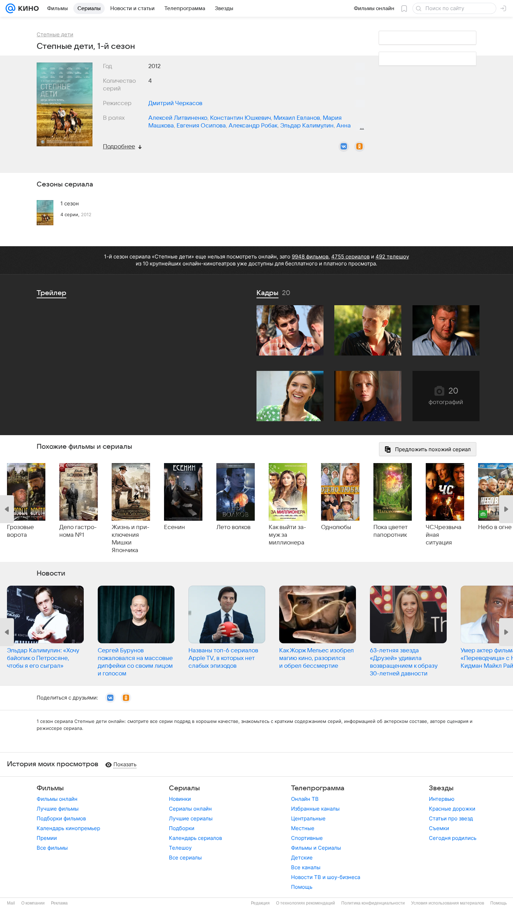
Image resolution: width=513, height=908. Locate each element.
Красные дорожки (452, 808)
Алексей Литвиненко (177, 118)
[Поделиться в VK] (344, 146)
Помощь (301, 887)
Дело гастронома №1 (78, 531)
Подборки (181, 828)
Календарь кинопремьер (68, 828)
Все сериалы (185, 857)
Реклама (59, 903)
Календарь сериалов (195, 838)
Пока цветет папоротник (390, 531)
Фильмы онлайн (57, 799)
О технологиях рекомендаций (305, 903)
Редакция (260, 903)
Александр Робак (253, 126)
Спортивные (307, 838)
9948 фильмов (310, 256)
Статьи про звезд (451, 818)
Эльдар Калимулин (307, 126)
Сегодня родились (452, 838)
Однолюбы (336, 527)
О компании (33, 903)
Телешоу (180, 847)
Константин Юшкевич (240, 118)
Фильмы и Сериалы (316, 847)
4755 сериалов (350, 256)
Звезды (441, 788)
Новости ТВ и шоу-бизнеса (325, 877)
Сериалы (184, 788)
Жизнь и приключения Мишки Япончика (130, 539)
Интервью (441, 799)
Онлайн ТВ (305, 799)
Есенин (174, 527)
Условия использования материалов (447, 903)
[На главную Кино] (27, 8)
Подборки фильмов (61, 818)
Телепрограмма (317, 788)
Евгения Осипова (201, 126)
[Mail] (10, 8)
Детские (302, 857)
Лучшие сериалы (191, 818)
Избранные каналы (315, 808)
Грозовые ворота (20, 531)
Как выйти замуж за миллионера (287, 535)
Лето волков (233, 527)
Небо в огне (495, 527)
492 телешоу (392, 256)
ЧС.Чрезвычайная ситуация (443, 535)
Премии (47, 838)
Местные (302, 828)
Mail (11, 903)
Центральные (308, 818)
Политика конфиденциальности (373, 903)
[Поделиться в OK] (359, 146)
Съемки (439, 828)
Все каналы (305, 867)
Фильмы (50, 788)
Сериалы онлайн (190, 808)
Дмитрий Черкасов (175, 103)
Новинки (180, 799)
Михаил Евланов (297, 118)
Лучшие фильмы (58, 808)
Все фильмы (52, 847)
